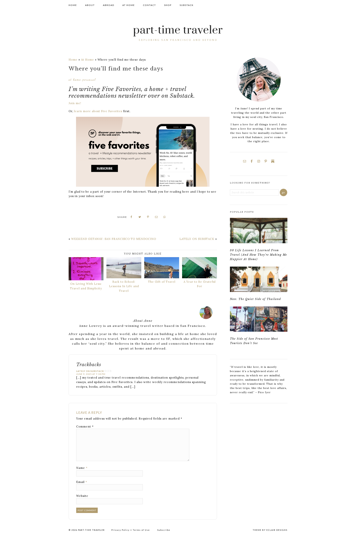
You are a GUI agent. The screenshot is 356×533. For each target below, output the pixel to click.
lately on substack (196, 239)
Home (73, 59)
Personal (89, 79)
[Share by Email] (156, 217)
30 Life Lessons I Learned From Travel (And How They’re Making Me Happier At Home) (258, 255)
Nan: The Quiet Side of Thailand (255, 299)
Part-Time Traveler (178, 34)
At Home (87, 59)
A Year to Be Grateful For (200, 284)
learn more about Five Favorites (98, 111)
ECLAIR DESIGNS (276, 530)
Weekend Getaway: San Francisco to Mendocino (113, 239)
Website (82, 496)
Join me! (75, 103)
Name (82, 468)
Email (81, 482)
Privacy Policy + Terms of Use (130, 530)
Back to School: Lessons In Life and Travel (124, 286)
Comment (85, 426)
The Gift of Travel (161, 281)
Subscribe (163, 530)
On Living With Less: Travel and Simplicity (86, 286)
